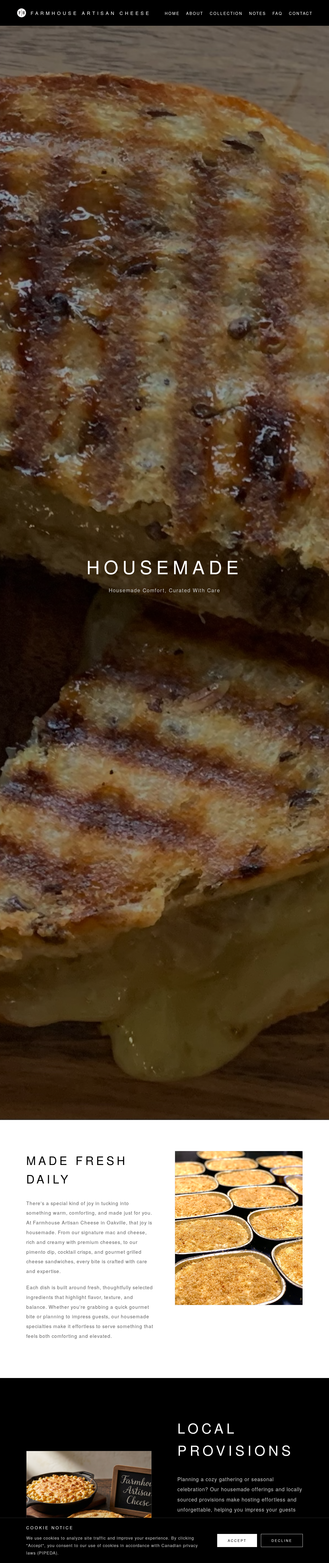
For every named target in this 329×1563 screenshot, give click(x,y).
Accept (237, 1540)
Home (172, 13)
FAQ (277, 13)
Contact (301, 13)
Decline (281, 1540)
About (194, 13)
